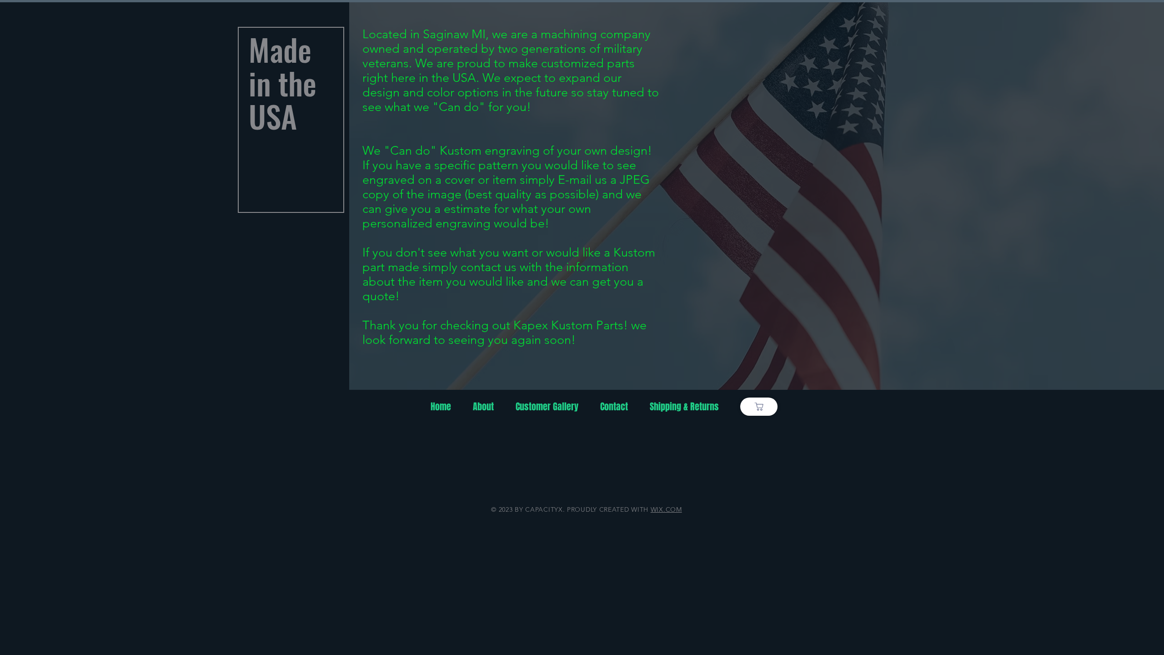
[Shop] (759, 407)
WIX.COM (666, 509)
